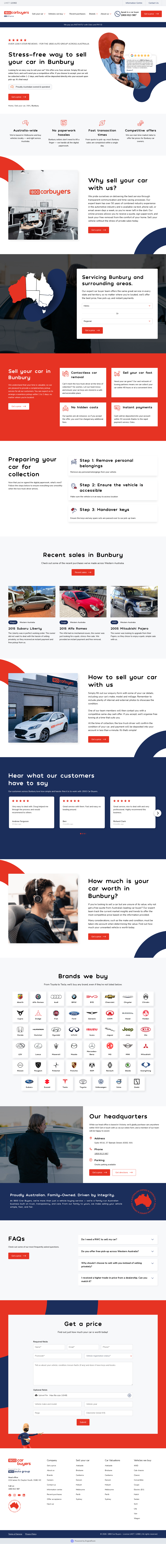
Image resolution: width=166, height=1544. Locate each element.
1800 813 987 (101, 1153)
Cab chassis (139, 1470)
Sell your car (37, 13)
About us (105, 13)
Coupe (136, 1485)
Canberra (80, 1475)
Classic (137, 1475)
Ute (135, 1509)
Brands (92, 13)
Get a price (51, 1465)
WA (28, 106)
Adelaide (79, 1465)
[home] (16, 14)
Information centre (54, 1489)
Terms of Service (15, 1534)
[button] (39, 13)
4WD (136, 1465)
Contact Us (154, 3)
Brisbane (79, 1470)
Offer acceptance (54, 1499)
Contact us (51, 1485)
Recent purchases (77, 13)
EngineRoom (90, 1541)
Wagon (137, 1518)
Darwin (79, 1480)
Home (10, 106)
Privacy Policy (30, 1534)
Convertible (138, 1480)
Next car (50, 1504)
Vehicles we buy (55, 13)
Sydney (79, 1499)
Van (135, 1513)
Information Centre (134, 3)
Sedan (136, 1499)
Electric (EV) (139, 1489)
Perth (78, 1494)
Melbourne (80, 1489)
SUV (136, 1504)
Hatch (136, 1494)
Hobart (79, 1485)
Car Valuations (112, 1460)
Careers (50, 1480)
